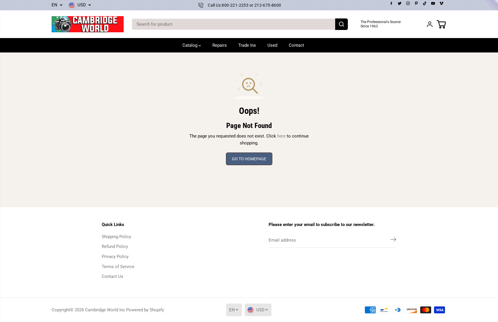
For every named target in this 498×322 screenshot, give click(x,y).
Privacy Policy (115, 256)
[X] (399, 3)
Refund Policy (115, 246)
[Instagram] (408, 3)
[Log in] (430, 24)
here (281, 136)
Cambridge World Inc (105, 309)
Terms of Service (118, 266)
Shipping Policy (116, 236)
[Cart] (441, 24)
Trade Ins (247, 45)
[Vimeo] (441, 3)
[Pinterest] (416, 3)
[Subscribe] (393, 240)
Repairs (219, 45)
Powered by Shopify (145, 309)
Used (272, 45)
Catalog (190, 45)
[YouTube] (433, 3)
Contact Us (112, 276)
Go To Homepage (249, 159)
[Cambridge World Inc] (88, 24)
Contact (296, 45)
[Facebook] (391, 3)
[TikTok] (424, 3)
